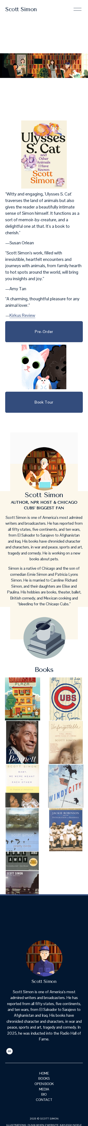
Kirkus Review (22, 315)
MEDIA (44, 1089)
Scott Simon (21, 9)
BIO (44, 1094)
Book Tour (44, 402)
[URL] (9, 1051)
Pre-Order (44, 331)
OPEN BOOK (44, 1083)
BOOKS (44, 1078)
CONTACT (44, 1099)
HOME (44, 1073)
